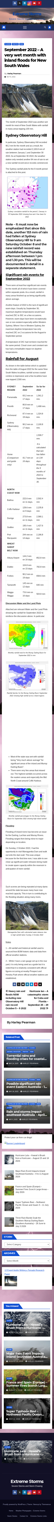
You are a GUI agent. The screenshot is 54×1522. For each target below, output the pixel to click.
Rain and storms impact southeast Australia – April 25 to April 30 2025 (25, 1115)
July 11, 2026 (15, 1419)
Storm (9, 1107)
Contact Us (24, 1516)
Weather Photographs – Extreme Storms (30, 1511)
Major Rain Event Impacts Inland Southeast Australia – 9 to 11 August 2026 (26, 1357)
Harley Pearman (14, 73)
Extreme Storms (27, 14)
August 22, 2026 (16, 1332)
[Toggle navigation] (24, 27)
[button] (45, 27)
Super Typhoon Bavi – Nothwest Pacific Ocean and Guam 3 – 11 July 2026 (25, 1414)
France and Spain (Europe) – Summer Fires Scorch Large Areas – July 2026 (26, 1386)
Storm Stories (12, 1516)
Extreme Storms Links (39, 1516)
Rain (21, 44)
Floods (7, 44)
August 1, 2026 (16, 1390)
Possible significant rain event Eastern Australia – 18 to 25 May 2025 (26, 1087)
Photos (15, 44)
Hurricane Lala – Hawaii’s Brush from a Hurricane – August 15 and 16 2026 (24, 1328)
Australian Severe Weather (17, 1048)
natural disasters (14, 1051)
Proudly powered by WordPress (14, 1504)
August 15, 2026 (16, 1361)
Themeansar (46, 1504)
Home (11, 1511)
